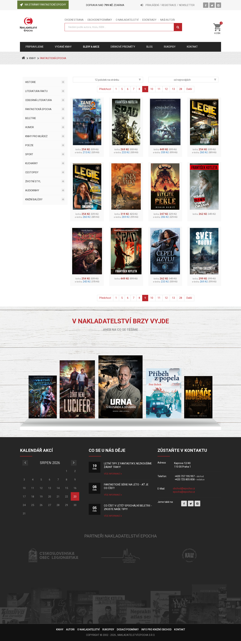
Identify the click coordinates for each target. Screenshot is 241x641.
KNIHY (32, 58)
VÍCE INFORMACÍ (112, 474)
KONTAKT (179, 629)
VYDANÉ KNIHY (63, 46)
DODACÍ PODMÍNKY (128, 629)
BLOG (149, 46)
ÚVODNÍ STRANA (74, 20)
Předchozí (105, 89)
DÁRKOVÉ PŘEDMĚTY (123, 46)
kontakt (192, 46)
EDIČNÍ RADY (149, 20)
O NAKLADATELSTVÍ (127, 20)
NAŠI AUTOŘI (167, 20)
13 (173, 89)
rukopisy (170, 46)
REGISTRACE (169, 5)
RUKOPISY (108, 629)
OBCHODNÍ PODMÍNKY (99, 20)
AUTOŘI (70, 629)
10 (151, 89)
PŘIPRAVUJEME (35, 46)
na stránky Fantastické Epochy (45, 4)
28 (180, 89)
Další (189, 89)
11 (159, 89)
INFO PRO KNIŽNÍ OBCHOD (156, 629)
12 (166, 89)
